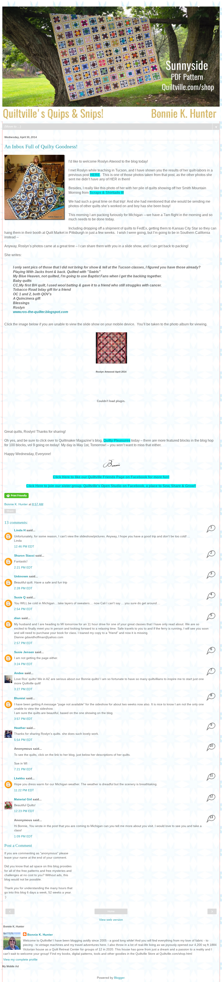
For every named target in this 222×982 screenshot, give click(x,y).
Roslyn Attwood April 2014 (111, 371)
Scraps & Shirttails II (106, 192)
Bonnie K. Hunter (16, 504)
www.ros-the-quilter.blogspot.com (40, 312)
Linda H (20, 530)
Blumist (19, 698)
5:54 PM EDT (23, 739)
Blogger (119, 977)
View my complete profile (20, 959)
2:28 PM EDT (23, 588)
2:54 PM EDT (23, 609)
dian (17, 618)
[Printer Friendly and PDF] (16, 497)
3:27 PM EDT (23, 689)
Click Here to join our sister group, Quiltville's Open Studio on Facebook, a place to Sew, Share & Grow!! (111, 486)
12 (211, 796)
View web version (111, 919)
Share (10, 511)
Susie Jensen (24, 652)
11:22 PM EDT (24, 790)
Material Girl (23, 799)
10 (211, 745)
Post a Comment (18, 845)
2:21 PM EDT (23, 567)
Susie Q (20, 597)
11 (211, 775)
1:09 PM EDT (23, 836)
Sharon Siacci (24, 555)
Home (111, 911)
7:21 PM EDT (23, 769)
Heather (20, 728)
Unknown (21, 576)
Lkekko (19, 778)
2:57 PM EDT (23, 643)
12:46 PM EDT (24, 546)
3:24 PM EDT (23, 664)
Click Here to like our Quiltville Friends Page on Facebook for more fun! (111, 477)
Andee (19, 673)
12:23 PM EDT (24, 811)
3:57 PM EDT (23, 718)
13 (211, 817)
